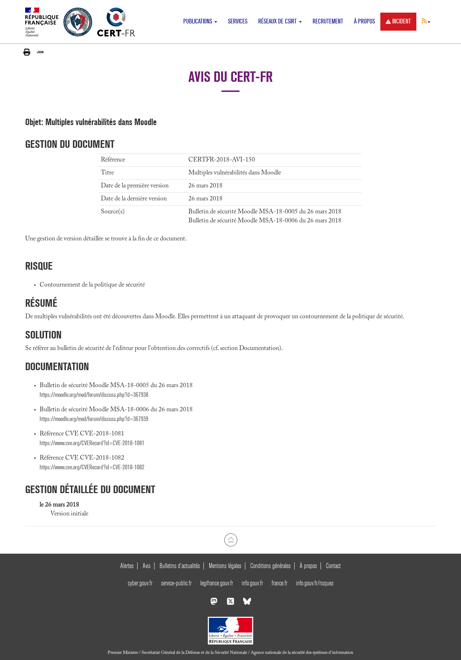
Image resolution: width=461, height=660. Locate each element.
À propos (364, 21)
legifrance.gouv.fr (216, 583)
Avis (147, 566)
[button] (426, 21)
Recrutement (328, 21)
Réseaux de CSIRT (278, 21)
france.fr (279, 583)
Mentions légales (225, 566)
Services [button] (237, 21)
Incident (401, 21)
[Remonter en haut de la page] (230, 539)
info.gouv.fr (252, 583)
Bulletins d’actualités (180, 566)
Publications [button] (198, 21)
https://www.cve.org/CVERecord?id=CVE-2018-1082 (92, 467)
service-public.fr (176, 583)
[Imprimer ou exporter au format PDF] (26, 52)
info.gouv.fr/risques (315, 583)
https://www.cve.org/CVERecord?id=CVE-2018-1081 (92, 443)
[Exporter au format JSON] (40, 52)
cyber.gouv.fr (140, 583)
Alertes (127, 566)
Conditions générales (270, 566)
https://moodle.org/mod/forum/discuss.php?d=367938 (94, 395)
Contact (333, 566)
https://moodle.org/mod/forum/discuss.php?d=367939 (94, 419)
